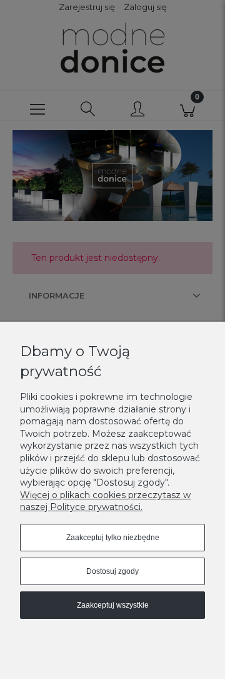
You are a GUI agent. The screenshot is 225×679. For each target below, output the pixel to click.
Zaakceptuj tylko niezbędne (112, 537)
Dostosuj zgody (112, 571)
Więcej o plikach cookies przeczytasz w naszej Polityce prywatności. (105, 501)
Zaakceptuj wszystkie (113, 605)
